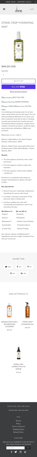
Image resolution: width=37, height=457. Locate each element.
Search (18, 421)
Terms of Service (18, 426)
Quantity (5, 71)
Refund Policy (18, 432)
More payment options (18, 91)
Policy (18, 423)
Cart (32, 9)
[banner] (18, 9)
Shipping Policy (18, 429)
